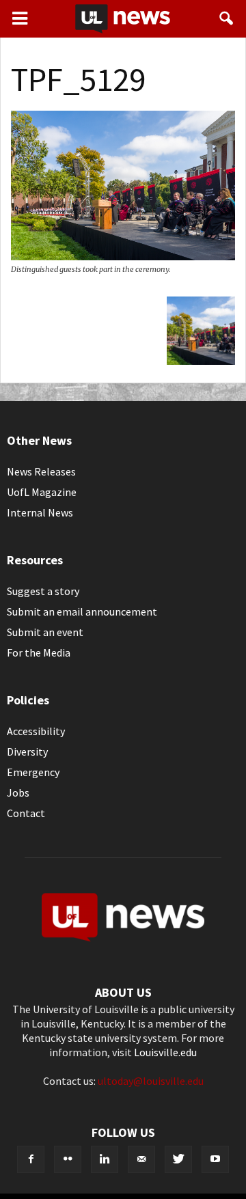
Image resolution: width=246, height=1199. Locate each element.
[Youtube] (215, 1159)
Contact (26, 813)
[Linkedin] (104, 1159)
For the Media (38, 652)
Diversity (27, 751)
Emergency (33, 772)
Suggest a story (43, 591)
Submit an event (45, 632)
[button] (227, 18)
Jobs (18, 792)
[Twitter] (178, 1159)
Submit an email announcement (82, 611)
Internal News (40, 512)
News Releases (41, 471)
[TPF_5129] (123, 256)
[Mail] (141, 1159)
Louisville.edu (165, 1052)
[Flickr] (67, 1159)
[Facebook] (30, 1159)
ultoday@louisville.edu (151, 1081)
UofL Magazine (42, 492)
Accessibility (36, 731)
